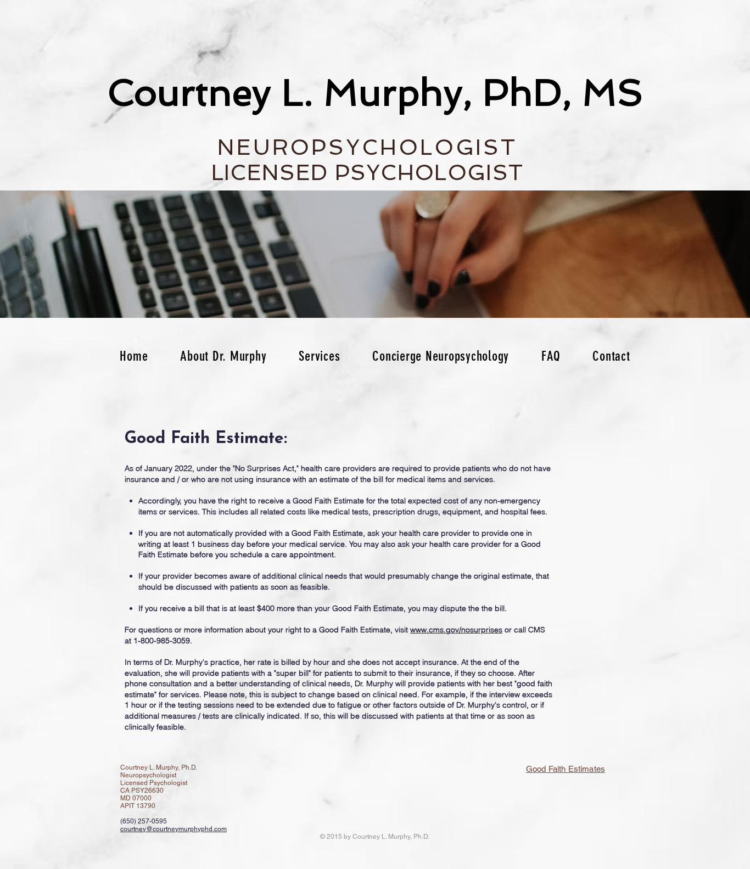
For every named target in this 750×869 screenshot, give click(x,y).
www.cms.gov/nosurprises (456, 630)
